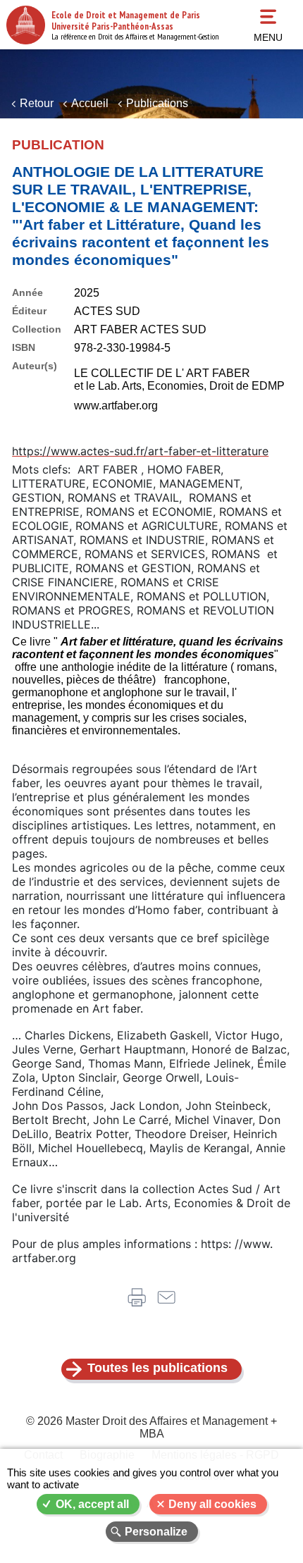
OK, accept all (92, 1504)
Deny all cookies (212, 1504)
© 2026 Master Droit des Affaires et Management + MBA (151, 1427)
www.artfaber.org (116, 406)
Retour (37, 103)
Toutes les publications (157, 1367)
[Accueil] (25, 25)
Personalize (156, 1532)
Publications (157, 103)
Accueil (90, 103)
